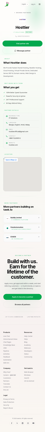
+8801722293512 (15, 138)
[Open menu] (39, 4)
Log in (33, 4)
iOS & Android (29, 381)
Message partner (23, 51)
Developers (28, 351)
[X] (17, 423)
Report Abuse (8, 408)
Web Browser (28, 372)
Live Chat (6, 336)
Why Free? (6, 372)
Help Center (28, 336)
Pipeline (6, 351)
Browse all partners (22, 304)
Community (28, 357)
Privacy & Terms (8, 399)
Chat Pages (7, 342)
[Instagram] (28, 423)
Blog (25, 342)
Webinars (27, 348)
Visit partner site (22, 43)
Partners (6, 381)
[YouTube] (33, 423)
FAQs (26, 339)
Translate (6, 384)
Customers (7, 378)
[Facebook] (12, 423)
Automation (7, 360)
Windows (27, 375)
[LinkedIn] (22, 423)
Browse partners (23, 12)
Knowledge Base (9, 345)
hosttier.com (13, 145)
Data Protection (8, 402)
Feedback (6, 357)
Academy (27, 345)
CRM (5, 348)
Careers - (9, 375)
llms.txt (5, 390)
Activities (6, 354)
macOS (26, 378)
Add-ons (6, 363)
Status (26, 354)
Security (6, 405)
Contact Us (7, 387)
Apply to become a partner (22, 297)
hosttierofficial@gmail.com (18, 131)
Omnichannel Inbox (10, 339)
